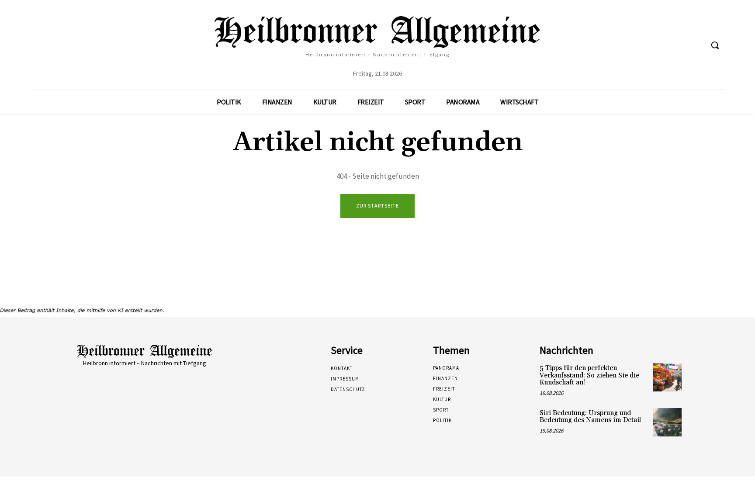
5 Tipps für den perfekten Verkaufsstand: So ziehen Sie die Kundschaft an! (589, 375)
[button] (714, 45)
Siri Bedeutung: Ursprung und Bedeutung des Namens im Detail (590, 417)
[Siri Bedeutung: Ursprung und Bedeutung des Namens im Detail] (667, 422)
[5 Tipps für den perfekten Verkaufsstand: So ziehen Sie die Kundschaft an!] (667, 377)
